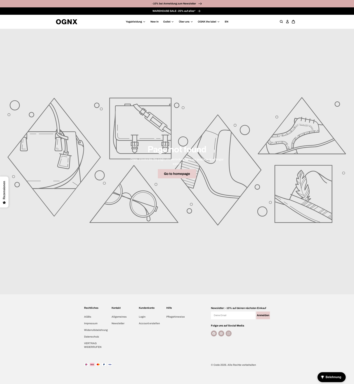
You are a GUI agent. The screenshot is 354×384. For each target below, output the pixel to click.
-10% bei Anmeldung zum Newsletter (174, 3)
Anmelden (263, 315)
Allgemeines (119, 316)
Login (142, 316)
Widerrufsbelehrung (96, 330)
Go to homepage (177, 174)
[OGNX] (66, 21)
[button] (281, 22)
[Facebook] (214, 333)
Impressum (91, 323)
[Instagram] (229, 333)
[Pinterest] (221, 333)
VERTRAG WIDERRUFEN (92, 345)
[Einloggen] (287, 22)
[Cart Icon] (293, 22)
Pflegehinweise (175, 316)
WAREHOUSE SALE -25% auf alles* (174, 11)
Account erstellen (149, 323)
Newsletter (118, 323)
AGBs (87, 316)
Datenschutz (91, 336)
